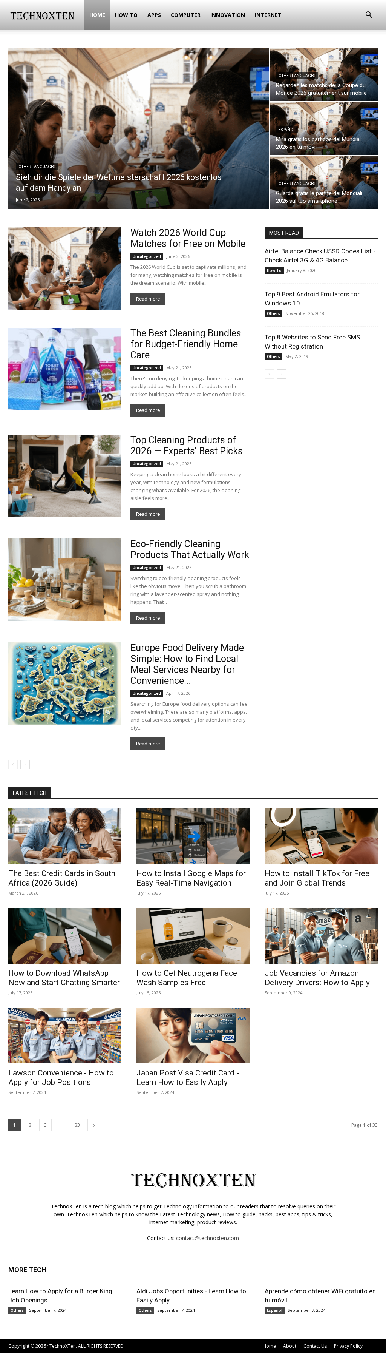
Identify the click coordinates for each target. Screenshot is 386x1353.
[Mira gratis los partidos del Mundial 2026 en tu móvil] (324, 128)
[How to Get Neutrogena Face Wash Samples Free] (193, 936)
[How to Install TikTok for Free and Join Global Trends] (321, 836)
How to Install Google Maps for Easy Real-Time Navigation (191, 878)
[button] (369, 15)
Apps (154, 15)
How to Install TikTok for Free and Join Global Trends (317, 878)
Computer (186, 15)
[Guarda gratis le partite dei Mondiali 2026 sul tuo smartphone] (324, 183)
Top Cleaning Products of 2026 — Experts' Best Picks (186, 446)
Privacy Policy (348, 1346)
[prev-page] (13, 764)
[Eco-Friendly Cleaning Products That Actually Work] (64, 579)
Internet (268, 15)
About (289, 1346)
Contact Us (315, 1346)
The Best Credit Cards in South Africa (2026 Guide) (61, 878)
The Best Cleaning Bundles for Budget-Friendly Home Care (185, 344)
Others (273, 313)
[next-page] (25, 764)
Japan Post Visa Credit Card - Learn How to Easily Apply (187, 1077)
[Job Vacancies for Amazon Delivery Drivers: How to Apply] (321, 936)
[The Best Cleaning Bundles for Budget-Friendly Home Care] (64, 369)
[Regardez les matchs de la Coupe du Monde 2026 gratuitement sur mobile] (324, 74)
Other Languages (36, 167)
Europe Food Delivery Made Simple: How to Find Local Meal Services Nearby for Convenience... (187, 664)
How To (126, 15)
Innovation (227, 15)
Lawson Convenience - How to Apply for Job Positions (61, 1077)
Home (97, 15)
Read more (148, 299)
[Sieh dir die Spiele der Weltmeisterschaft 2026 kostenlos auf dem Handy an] (138, 134)
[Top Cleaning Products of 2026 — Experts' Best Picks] (64, 476)
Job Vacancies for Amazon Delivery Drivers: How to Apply (317, 978)
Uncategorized (147, 256)
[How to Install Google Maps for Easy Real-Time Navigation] (193, 836)
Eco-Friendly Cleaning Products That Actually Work (189, 549)
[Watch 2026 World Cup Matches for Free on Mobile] (64, 268)
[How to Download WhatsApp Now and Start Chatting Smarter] (64, 936)
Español (287, 130)
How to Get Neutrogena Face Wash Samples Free (186, 978)
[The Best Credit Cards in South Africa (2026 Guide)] (64, 836)
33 (77, 1125)
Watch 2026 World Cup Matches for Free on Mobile (187, 238)
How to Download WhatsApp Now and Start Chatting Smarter (64, 978)
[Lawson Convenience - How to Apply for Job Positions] (64, 1035)
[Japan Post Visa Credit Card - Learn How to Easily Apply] (193, 1035)
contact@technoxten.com (207, 1238)
